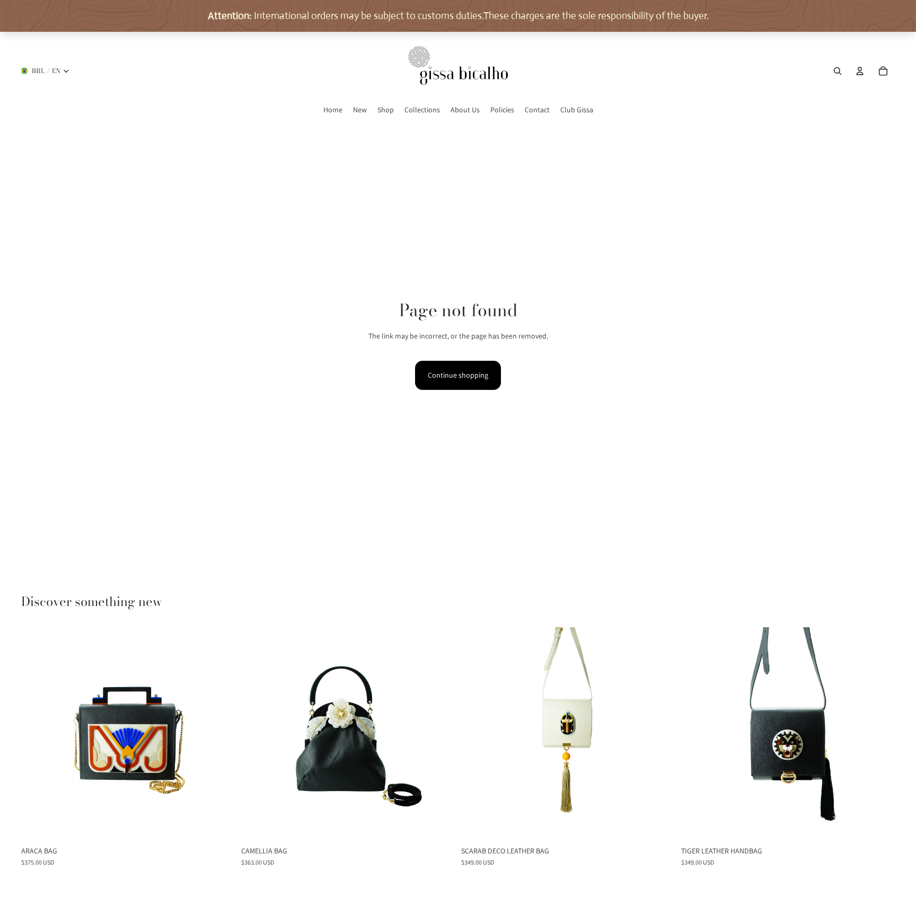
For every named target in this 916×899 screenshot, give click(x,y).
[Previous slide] (37, 734)
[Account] (859, 71)
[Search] (837, 71)
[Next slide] (219, 734)
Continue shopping (458, 375)
